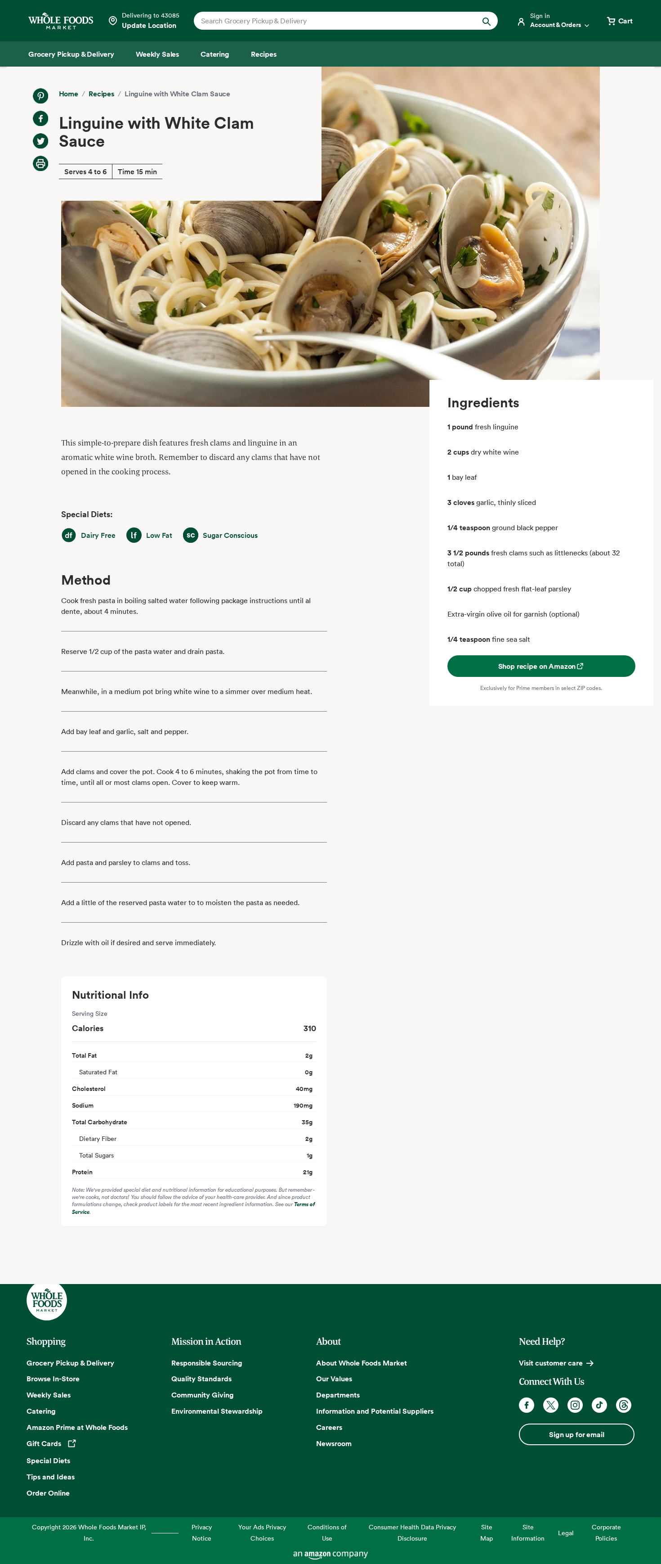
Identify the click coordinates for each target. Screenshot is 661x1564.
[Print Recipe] (40, 163)
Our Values (334, 1379)
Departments (338, 1395)
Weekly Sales (49, 1395)
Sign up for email (576, 1434)
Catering (41, 1411)
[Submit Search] (486, 20)
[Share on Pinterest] (40, 96)
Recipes (101, 94)
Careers (329, 1427)
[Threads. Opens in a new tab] (623, 1405)
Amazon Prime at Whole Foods (77, 1427)
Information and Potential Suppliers (374, 1411)
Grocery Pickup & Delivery (70, 1363)
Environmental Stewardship (217, 1411)
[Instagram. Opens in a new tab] (575, 1405)
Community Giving (202, 1395)
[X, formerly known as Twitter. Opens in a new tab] (550, 1405)
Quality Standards (201, 1379)
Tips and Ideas (51, 1477)
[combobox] (331, 20)
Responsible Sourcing (206, 1363)
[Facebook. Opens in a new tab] (526, 1405)
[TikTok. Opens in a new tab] (599, 1405)
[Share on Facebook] (40, 118)
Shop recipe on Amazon (537, 666)
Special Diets (48, 1460)
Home (68, 94)
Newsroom (334, 1443)
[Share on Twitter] (40, 141)
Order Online (48, 1493)
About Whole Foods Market (361, 1363)
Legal (566, 1532)
